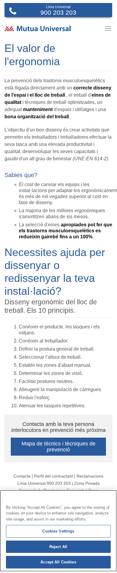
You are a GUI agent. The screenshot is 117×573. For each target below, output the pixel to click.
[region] (58, 530)
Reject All (58, 546)
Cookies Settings (58, 531)
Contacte (22, 476)
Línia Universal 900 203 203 (44, 483)
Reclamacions (90, 476)
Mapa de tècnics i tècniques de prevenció (58, 447)
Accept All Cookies (58, 562)
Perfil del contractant (53, 476)
